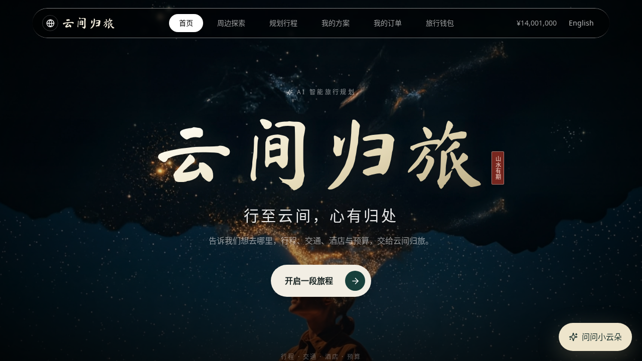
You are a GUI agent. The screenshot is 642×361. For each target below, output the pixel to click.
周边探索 (231, 23)
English (581, 23)
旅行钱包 (440, 23)
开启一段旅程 (309, 280)
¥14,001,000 (537, 23)
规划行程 (283, 23)
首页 (186, 23)
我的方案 (336, 23)
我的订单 (388, 23)
